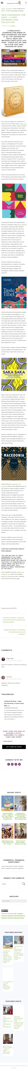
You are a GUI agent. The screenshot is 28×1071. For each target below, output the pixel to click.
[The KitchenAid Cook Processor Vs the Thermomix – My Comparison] (8, 1010)
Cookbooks (9, 8)
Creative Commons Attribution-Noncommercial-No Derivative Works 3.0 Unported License (13, 916)
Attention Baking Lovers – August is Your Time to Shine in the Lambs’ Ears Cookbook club (8, 816)
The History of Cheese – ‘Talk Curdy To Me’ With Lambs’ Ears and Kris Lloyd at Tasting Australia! (14, 620)
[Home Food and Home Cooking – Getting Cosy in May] (20, 831)
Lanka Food (23, 123)
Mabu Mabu (21, 224)
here (5, 576)
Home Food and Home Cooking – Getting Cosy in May (20, 842)
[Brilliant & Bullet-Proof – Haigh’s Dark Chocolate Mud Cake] (8, 1039)
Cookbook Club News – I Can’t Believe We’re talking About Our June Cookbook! (14, 632)
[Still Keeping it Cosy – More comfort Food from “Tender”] (7, 831)
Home (3, 8)
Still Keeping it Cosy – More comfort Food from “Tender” (8, 842)
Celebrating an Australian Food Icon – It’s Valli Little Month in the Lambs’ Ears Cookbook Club (20, 816)
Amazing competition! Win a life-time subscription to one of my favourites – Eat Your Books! (18, 1022)
